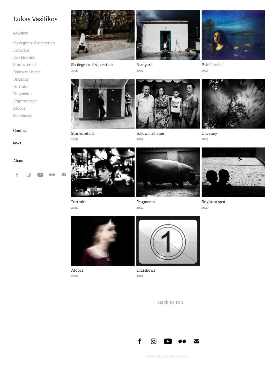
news (17, 143)
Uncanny (21, 79)
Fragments (22, 93)
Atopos (19, 108)
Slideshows (22, 115)
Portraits (20, 86)
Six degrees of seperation (34, 43)
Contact (20, 130)
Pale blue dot (24, 57)
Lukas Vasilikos (35, 19)
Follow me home (27, 72)
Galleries (20, 33)
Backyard (21, 50)
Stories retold (24, 64)
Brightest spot (25, 101)
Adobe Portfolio (177, 356)
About (18, 160)
